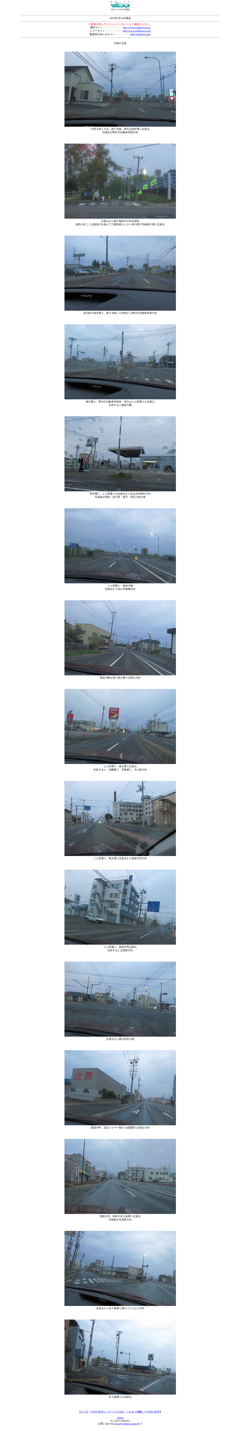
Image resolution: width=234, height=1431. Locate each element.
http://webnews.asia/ (140, 34)
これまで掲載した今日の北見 (143, 1411)
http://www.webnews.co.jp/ (137, 31)
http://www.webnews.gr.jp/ (136, 27)
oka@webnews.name (126, 1423)
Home (120, 1417)
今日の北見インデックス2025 (107, 1411)
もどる (84, 1411)
